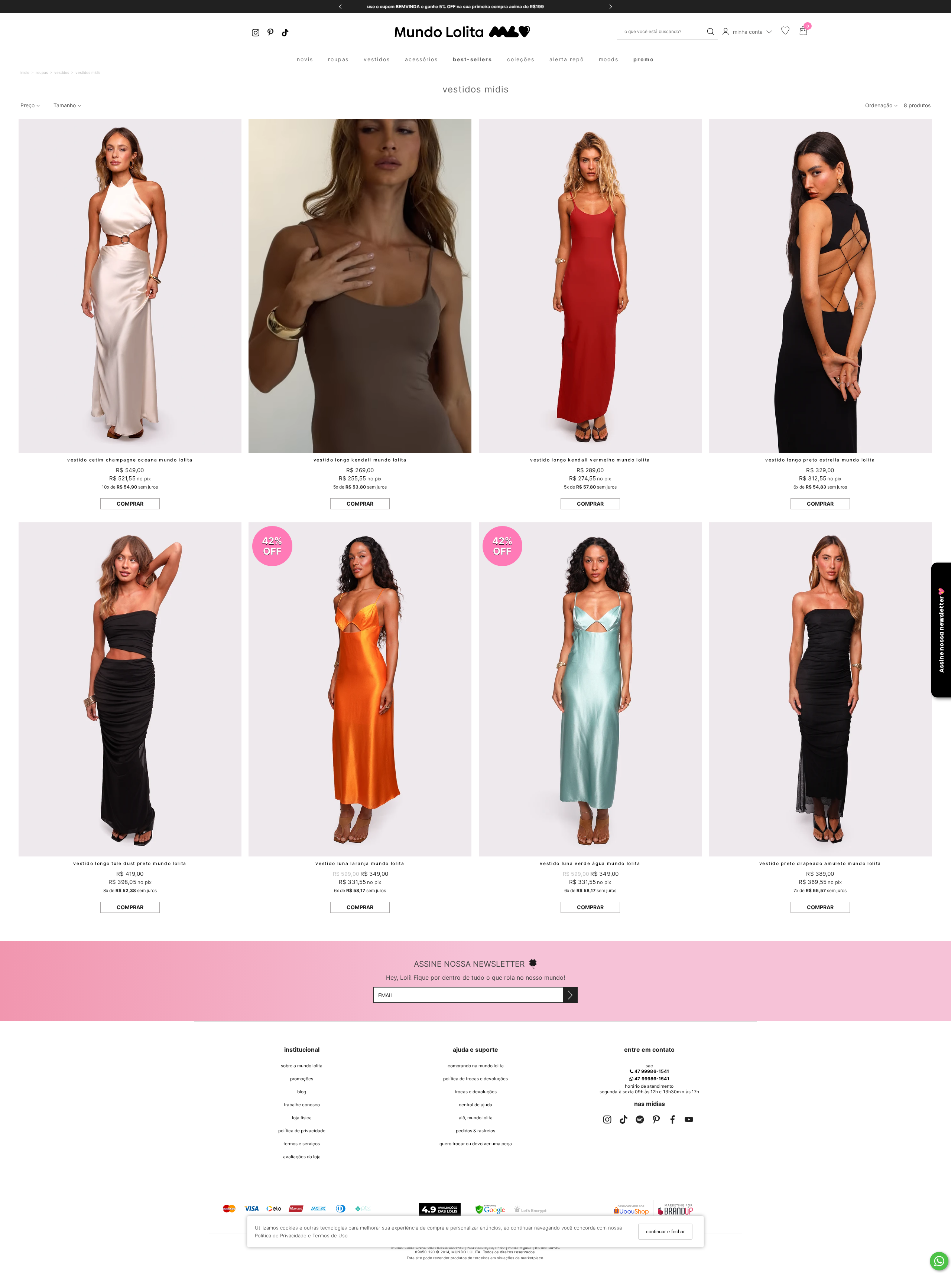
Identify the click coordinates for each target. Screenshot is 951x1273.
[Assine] (570, 995)
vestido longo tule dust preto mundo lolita (129, 863)
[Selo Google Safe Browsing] (490, 1209)
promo (643, 59)
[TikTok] (285, 32)
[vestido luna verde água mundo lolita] (590, 689)
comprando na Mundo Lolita (476, 1065)
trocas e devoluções (476, 1091)
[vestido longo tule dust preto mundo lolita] (130, 689)
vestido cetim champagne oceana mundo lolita (129, 460)
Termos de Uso (330, 1235)
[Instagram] (255, 32)
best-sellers (473, 59)
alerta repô (566, 59)
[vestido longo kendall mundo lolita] (360, 286)
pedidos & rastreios (475, 1130)
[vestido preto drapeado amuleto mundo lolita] (820, 689)
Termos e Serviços (301, 1143)
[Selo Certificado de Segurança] (530, 1209)
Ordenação (879, 105)
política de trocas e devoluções (475, 1078)
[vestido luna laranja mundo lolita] (360, 689)
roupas (338, 59)
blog (301, 1091)
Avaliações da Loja (302, 1156)
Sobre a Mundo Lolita (301, 1065)
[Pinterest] (270, 32)
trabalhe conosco (302, 1104)
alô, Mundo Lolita (476, 1117)
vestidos (377, 59)
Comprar (130, 503)
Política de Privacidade (280, 1235)
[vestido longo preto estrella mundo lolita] (820, 286)
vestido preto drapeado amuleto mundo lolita (820, 863)
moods (609, 59)
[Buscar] (710, 31)
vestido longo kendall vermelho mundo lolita (590, 460)
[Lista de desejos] (785, 33)
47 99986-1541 (651, 1071)
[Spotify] (639, 1121)
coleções (521, 59)
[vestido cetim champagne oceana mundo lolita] (130, 286)
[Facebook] (672, 1121)
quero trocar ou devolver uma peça (475, 1143)
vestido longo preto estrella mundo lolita (820, 460)
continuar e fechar (665, 1231)
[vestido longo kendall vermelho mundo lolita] (590, 286)
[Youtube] (688, 1121)
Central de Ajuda (475, 1104)
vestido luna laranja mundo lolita (359, 863)
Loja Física (302, 1117)
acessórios (421, 59)
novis (305, 59)
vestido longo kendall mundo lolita (360, 460)
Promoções (301, 1078)
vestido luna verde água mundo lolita (590, 863)
